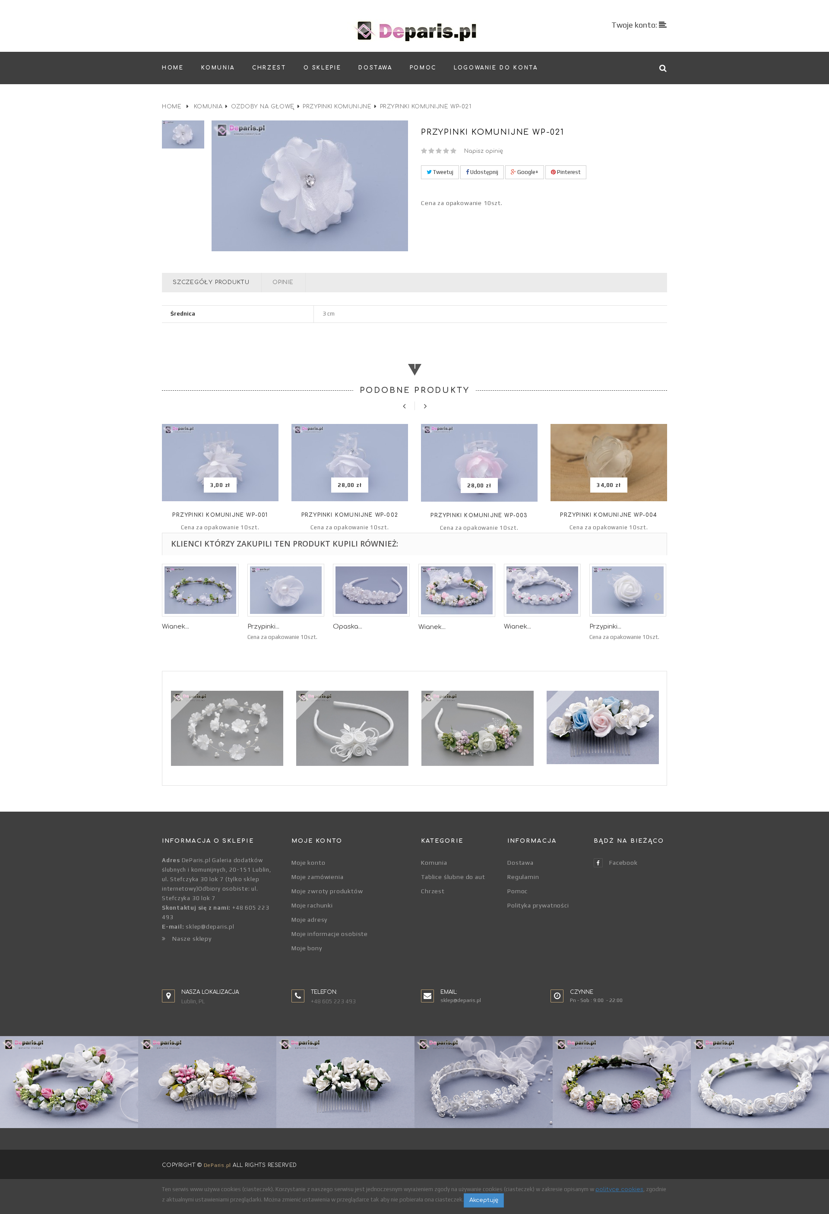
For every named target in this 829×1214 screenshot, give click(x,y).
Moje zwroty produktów (327, 891)
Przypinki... (263, 626)
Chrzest (433, 891)
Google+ (527, 172)
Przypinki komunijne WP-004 (608, 515)
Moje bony (306, 948)
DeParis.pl (217, 1165)
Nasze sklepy (192, 938)
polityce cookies (619, 1189)
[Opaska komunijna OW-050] (371, 590)
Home (171, 107)
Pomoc (517, 891)
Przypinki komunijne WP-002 (349, 515)
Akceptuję (483, 1200)
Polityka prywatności (538, 905)
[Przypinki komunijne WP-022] (285, 590)
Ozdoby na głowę (262, 107)
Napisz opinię (483, 151)
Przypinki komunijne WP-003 (479, 515)
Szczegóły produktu (211, 282)
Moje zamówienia (317, 876)
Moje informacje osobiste (329, 933)
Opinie (283, 282)
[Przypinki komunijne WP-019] (627, 590)
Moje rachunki (312, 905)
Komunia (208, 107)
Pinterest (568, 172)
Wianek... (175, 626)
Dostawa (520, 862)
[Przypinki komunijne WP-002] (349, 462)
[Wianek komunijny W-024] (200, 590)
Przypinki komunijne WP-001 (220, 515)
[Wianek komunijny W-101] (456, 590)
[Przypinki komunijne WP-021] (183, 134)
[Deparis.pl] (414, 30)
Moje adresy (309, 919)
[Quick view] (220, 485)
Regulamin (523, 876)
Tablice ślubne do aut (453, 876)
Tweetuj (442, 172)
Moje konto (308, 862)
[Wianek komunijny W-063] (542, 590)
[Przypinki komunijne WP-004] (609, 462)
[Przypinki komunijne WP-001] (220, 462)
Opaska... (347, 626)
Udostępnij (483, 172)
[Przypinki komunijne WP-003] (479, 463)
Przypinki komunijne (337, 107)
